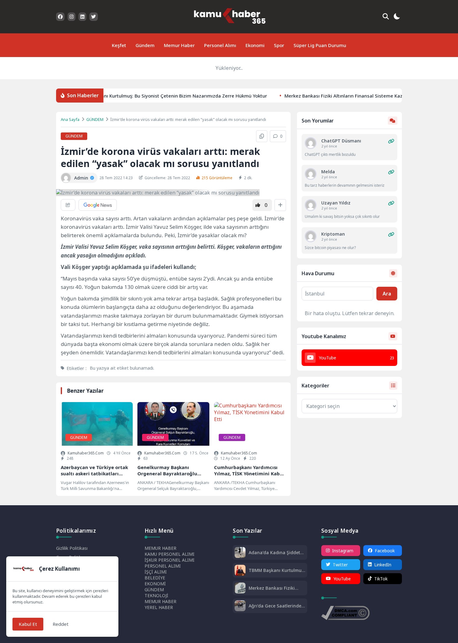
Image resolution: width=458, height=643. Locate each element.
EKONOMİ (155, 584)
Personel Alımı (220, 45)
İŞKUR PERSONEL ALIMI (169, 560)
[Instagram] (71, 16)
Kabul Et (28, 624)
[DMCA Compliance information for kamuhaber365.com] (345, 613)
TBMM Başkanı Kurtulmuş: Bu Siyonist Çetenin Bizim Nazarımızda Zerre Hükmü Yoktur (159, 95)
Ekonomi (255, 45)
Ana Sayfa (70, 119)
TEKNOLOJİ (156, 595)
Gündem (145, 45)
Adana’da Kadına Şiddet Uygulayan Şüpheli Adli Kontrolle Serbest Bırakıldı (276, 552)
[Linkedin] (82, 16)
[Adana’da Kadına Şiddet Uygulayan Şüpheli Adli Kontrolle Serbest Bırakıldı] (240, 553)
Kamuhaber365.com (86, 453)
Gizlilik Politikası (72, 548)
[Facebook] (60, 16)
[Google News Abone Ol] (98, 205)
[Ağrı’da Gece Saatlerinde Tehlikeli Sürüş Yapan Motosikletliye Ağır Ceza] (240, 606)
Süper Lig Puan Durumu (319, 45)
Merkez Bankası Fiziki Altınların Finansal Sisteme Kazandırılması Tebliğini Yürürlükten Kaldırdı (274, 588)
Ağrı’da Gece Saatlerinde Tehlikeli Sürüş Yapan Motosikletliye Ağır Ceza (275, 606)
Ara (387, 293)
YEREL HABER (159, 607)
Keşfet (119, 45)
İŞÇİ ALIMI (156, 572)
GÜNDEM (94, 119)
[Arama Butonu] (386, 16)
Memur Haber (179, 45)
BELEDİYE (155, 578)
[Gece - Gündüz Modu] (397, 17)
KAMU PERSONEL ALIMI (169, 554)
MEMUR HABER (160, 548)
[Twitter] (93, 16)
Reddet (61, 624)
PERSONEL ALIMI (163, 566)
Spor (279, 45)
